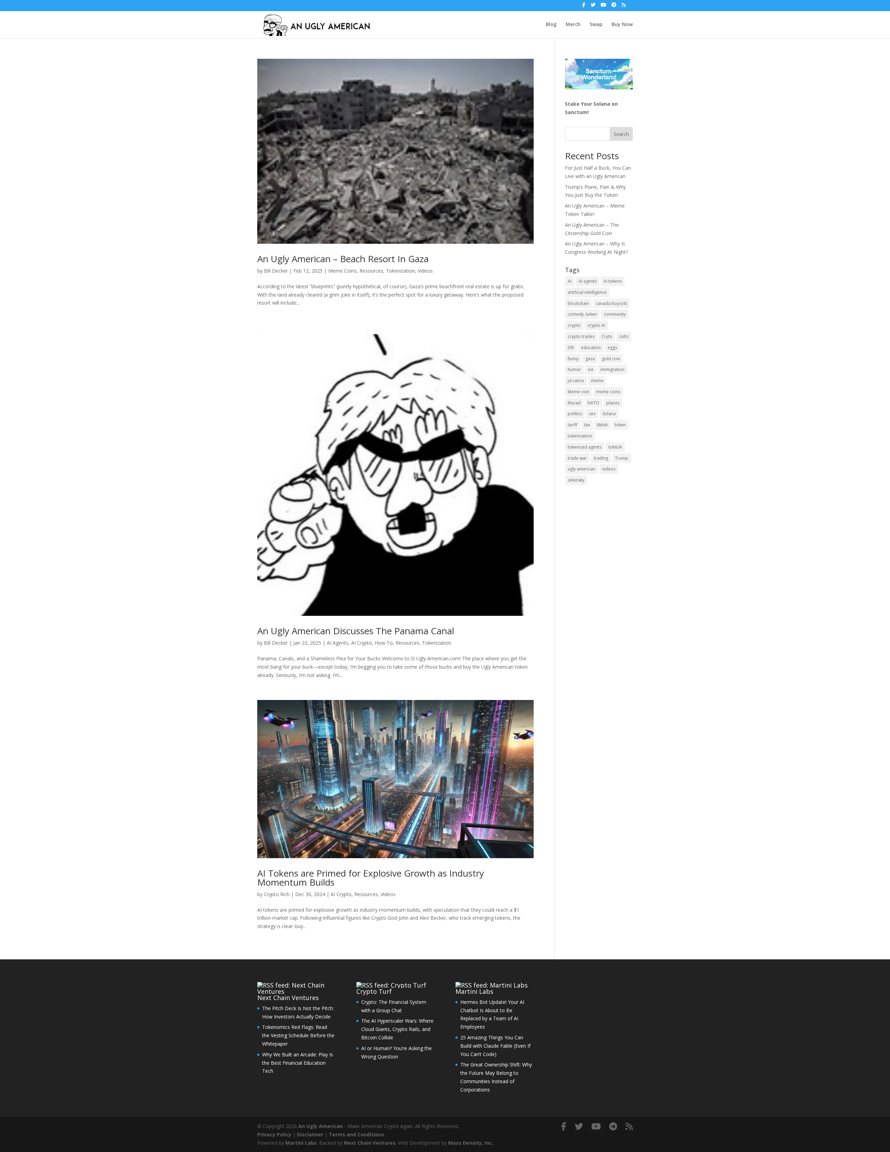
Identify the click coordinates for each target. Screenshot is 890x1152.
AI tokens (613, 281)
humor (574, 369)
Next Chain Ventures (288, 997)
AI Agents (337, 642)
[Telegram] (614, 6)
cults (623, 336)
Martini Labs (474, 991)
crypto (574, 325)
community (615, 314)
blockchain (578, 303)
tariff (572, 425)
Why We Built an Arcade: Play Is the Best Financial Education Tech (297, 1062)
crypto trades (581, 336)
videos (608, 469)
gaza (590, 359)
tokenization (580, 436)
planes (613, 403)
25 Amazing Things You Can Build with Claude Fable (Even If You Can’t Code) (495, 1045)
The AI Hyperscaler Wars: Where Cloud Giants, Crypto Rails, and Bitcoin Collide (397, 1029)
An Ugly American (320, 1126)
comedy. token (582, 314)
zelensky (576, 480)
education (591, 348)
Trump (621, 458)
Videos (425, 270)
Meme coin (578, 392)
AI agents (587, 281)
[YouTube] (603, 6)
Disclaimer (310, 1134)
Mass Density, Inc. (470, 1142)
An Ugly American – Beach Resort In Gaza (343, 258)
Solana (609, 414)
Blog (551, 24)
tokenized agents (584, 447)
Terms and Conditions (356, 1134)
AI (570, 281)
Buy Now (622, 24)
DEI (571, 348)
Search (621, 134)
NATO (593, 403)
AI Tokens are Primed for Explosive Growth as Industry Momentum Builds (370, 877)
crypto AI (596, 325)
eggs (612, 348)
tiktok (602, 425)
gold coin (611, 359)
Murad (574, 403)
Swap (596, 24)
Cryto (606, 336)
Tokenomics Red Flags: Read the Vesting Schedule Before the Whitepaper (298, 1035)
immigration (612, 369)
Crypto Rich (277, 894)
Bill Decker (276, 270)
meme (597, 381)
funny (573, 359)
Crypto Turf (374, 991)
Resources (371, 270)
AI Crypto (361, 642)
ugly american (581, 469)
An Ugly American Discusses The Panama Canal (355, 631)
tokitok (615, 447)
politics (575, 414)
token (620, 425)
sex (592, 414)
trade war (577, 458)
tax (587, 425)
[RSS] (624, 6)
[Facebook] (583, 6)
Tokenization (400, 270)
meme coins (608, 392)
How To (384, 642)
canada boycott (611, 303)
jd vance (576, 381)
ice (590, 369)
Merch (573, 24)
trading (601, 458)
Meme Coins (342, 270)
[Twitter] (593, 6)
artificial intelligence (587, 292)
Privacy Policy (274, 1134)
